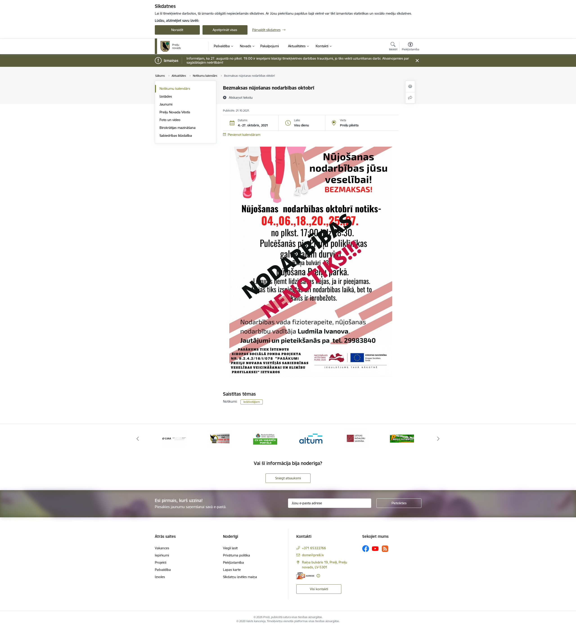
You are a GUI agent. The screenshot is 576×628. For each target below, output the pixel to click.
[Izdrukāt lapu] (410, 86)
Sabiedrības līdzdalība (176, 135)
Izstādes (166, 96)
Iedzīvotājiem (251, 402)
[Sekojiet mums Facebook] (365, 548)
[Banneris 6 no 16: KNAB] (220, 438)
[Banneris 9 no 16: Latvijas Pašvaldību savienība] (356, 438)
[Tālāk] (438, 438)
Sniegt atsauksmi (288, 478)
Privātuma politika (236, 555)
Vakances (162, 548)
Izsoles (160, 577)
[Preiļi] (170, 46)
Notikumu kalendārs (175, 88)
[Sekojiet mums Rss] (385, 548)
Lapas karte (232, 569)
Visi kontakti (319, 589)
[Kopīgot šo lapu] (410, 97)
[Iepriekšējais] (137, 438)
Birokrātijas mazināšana (178, 128)
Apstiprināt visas (225, 30)
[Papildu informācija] (318, 575)
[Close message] (417, 60)
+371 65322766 (314, 548)
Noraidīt (177, 30)
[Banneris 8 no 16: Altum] (311, 438)
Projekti (160, 562)
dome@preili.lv (313, 555)
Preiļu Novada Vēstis (175, 112)
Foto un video (170, 120)
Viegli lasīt (230, 548)
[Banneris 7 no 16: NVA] (265, 438)
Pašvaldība (163, 569)
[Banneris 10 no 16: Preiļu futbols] (402, 438)
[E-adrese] (305, 575)
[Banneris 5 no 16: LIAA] (174, 438)
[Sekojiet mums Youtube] (375, 548)
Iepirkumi (162, 555)
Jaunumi (166, 104)
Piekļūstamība (233, 562)
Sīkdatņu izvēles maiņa (240, 577)
